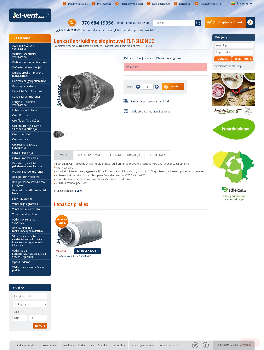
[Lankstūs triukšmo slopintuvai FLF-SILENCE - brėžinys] (71, 135)
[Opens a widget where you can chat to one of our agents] (249, 343)
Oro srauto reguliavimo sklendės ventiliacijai (26, 127)
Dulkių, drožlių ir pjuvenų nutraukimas (27, 74)
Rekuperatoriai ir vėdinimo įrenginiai (28, 183)
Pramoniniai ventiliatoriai (27, 171)
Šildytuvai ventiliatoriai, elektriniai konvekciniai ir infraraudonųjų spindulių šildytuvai (27, 240)
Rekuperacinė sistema (26, 177)
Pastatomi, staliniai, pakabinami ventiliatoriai (27, 164)
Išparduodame (21, 262)
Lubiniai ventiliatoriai (24, 110)
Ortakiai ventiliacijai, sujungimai (24, 146)
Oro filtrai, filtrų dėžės (25, 120)
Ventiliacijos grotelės (25, 204)
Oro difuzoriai (20, 115)
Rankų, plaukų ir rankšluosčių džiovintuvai (27, 229)
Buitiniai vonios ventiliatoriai (29, 62)
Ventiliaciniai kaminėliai (26, 209)
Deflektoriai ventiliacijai (26, 67)
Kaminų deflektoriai (24, 86)
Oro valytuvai (20, 139)
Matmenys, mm (89, 155)
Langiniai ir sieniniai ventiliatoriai (24, 103)
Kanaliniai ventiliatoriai (26, 96)
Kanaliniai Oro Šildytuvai (27, 91)
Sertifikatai (157, 155)
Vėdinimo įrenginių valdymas (23, 221)
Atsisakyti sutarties (142, 345)
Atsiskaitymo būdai (132, 3)
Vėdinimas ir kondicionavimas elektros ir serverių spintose (29, 254)
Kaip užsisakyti (161, 3)
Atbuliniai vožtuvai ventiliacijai (23, 47)
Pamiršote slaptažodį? (228, 66)
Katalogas (22, 38)
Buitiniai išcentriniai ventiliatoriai (24, 55)
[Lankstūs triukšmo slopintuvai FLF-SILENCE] (85, 92)
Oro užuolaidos (21, 134)
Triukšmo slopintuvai (25, 214)
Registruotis (243, 58)
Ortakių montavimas (25, 158)
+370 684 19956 (96, 23)
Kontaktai (184, 3)
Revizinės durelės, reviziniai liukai (29, 191)
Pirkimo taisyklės (78, 3)
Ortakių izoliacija (22, 153)
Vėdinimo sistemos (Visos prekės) (28, 268)
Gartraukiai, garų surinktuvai (29, 81)
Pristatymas (104, 3)
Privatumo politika (210, 3)
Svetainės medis (169, 345)
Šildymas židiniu (22, 198)
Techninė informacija (124, 155)
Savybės (63, 155)
